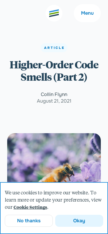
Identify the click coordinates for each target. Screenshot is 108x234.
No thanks (28, 221)
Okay (79, 221)
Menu (87, 13)
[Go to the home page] (54, 13)
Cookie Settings (30, 208)
